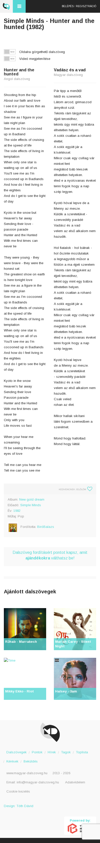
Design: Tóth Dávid (18, 806)
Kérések (12, 761)
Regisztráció (86, 6)
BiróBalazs (45, 527)
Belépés (68, 6)
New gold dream (31, 499)
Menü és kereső (19, 6)
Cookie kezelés (18, 791)
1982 (17, 511)
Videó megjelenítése (34, 59)
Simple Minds (30, 505)
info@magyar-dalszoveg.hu (38, 782)
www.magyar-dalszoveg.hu (26, 773)
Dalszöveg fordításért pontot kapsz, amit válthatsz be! (50, 555)
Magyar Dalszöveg (6, 6)
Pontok (37, 752)
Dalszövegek (16, 752)
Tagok (66, 752)
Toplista (82, 752)
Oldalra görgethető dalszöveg (42, 52)
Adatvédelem (75, 782)
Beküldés (31, 761)
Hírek (52, 752)
